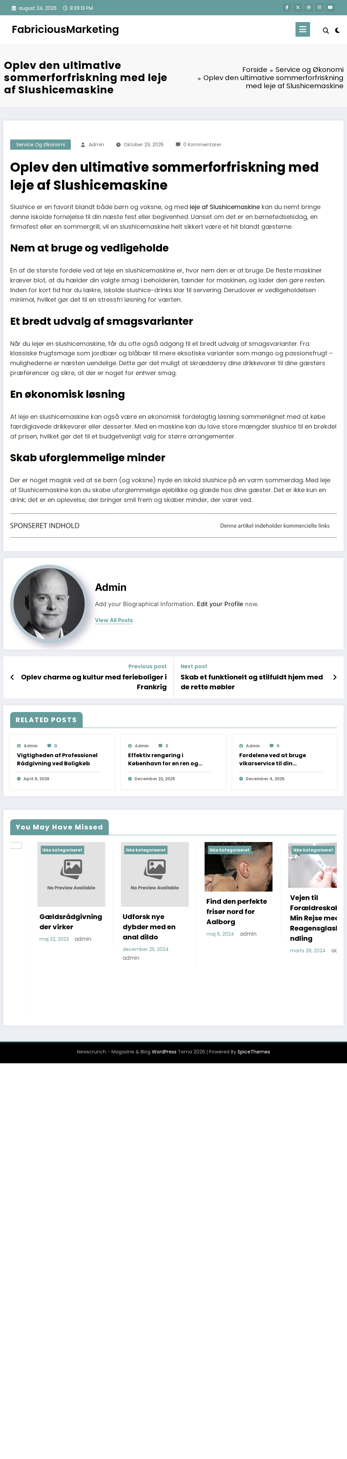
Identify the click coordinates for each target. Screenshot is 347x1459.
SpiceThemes (254, 1001)
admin (96, 144)
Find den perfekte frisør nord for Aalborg (210, 912)
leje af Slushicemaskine (225, 207)
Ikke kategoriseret (36, 850)
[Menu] (302, 29)
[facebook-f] (287, 7)
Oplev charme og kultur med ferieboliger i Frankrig (94, 681)
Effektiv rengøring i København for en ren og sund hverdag (163, 759)
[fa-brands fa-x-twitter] (298, 7)
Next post (194, 666)
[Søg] (326, 31)
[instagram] (319, 7)
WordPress (164, 1001)
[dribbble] (309, 7)
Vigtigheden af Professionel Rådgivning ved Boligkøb (57, 759)
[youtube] (330, 7)
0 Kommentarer (202, 144)
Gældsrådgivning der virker (44, 922)
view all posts (114, 620)
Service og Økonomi (40, 144)
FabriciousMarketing (65, 29)
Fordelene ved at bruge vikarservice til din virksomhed (272, 759)
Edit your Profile (220, 603)
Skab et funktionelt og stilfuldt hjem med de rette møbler (252, 681)
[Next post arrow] (335, 677)
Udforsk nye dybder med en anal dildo (122, 927)
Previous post (147, 666)
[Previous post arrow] (12, 677)
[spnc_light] (337, 29)
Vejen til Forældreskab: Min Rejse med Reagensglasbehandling (295, 918)
